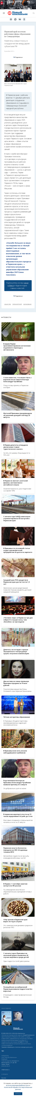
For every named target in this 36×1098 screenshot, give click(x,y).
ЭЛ (23, 1042)
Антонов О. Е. (15, 1061)
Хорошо (18, 1093)
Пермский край (17, 304)
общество (7, 304)
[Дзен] (11, 19)
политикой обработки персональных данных (18, 1088)
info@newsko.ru (5, 1070)
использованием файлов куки (17, 1085)
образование (27, 304)
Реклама (3, 1078)
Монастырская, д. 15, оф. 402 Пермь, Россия (9, 1063)
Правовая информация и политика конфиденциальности (17, 1047)
